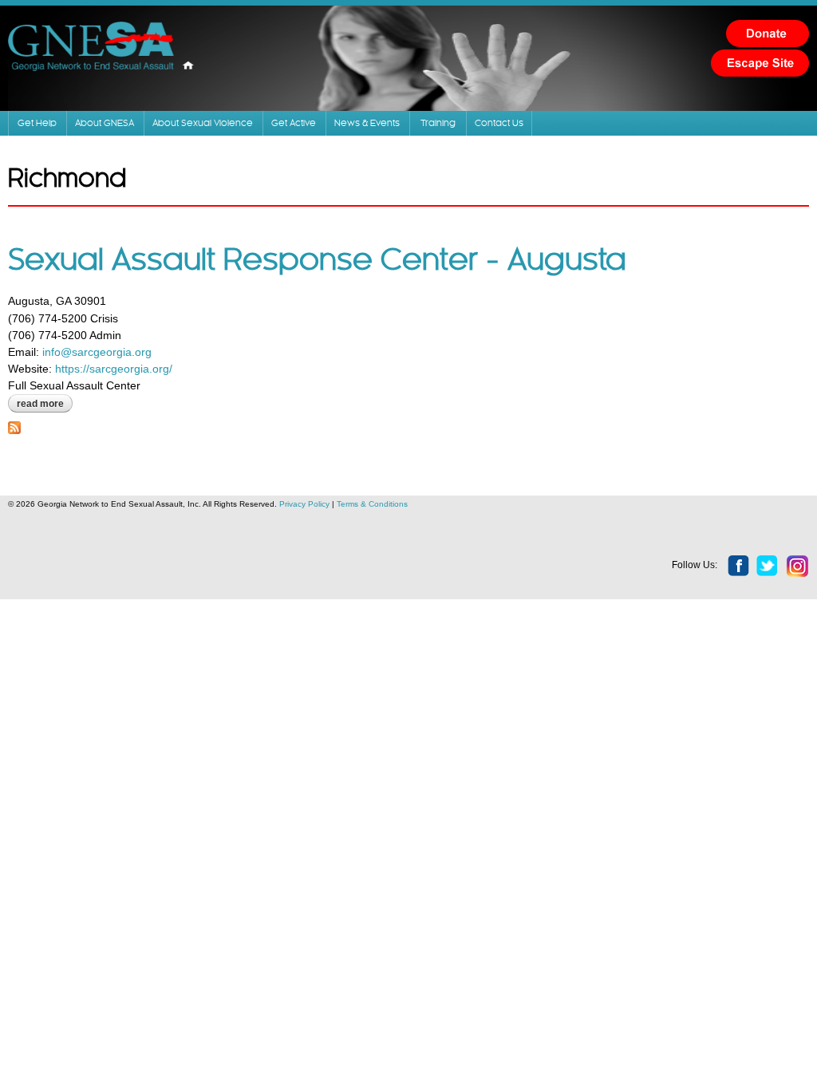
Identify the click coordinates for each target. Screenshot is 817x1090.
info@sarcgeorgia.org (97, 352)
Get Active (293, 123)
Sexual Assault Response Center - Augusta (317, 261)
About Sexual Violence (202, 123)
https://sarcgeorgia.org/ (113, 368)
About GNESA (104, 123)
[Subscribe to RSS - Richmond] (14, 425)
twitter (767, 566)
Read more (45, 403)
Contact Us (499, 123)
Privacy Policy (304, 504)
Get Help (37, 123)
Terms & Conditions (372, 504)
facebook (739, 566)
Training (438, 123)
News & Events (367, 123)
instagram (798, 566)
